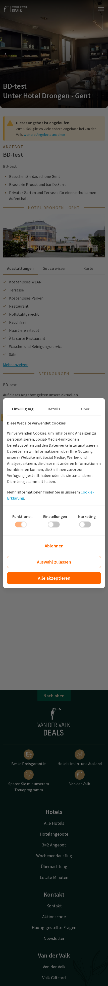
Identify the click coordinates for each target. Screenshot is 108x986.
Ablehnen (54, 546)
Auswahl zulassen (54, 562)
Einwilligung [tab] (22, 408)
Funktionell (22, 516)
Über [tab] (85, 408)
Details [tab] (54, 408)
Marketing (87, 516)
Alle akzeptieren (54, 578)
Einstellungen (55, 516)
